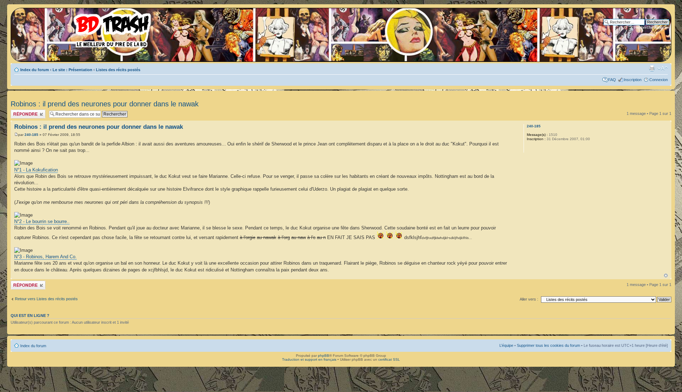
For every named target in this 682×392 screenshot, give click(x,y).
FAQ (612, 80)
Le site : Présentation (72, 70)
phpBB (323, 355)
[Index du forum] (83, 28)
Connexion (658, 80)
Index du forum (34, 70)
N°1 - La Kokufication (36, 170)
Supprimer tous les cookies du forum (548, 345)
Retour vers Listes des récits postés (46, 299)
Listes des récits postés (118, 70)
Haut (666, 275)
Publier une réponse (28, 112)
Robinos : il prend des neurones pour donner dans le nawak (105, 104)
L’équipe (506, 345)
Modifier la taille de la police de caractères (662, 68)
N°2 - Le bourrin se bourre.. (42, 221)
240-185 (31, 135)
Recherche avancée (651, 27)
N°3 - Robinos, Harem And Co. (45, 256)
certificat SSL (389, 359)
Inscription (633, 80)
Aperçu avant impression (652, 68)
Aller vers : (529, 299)
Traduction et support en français (309, 359)
